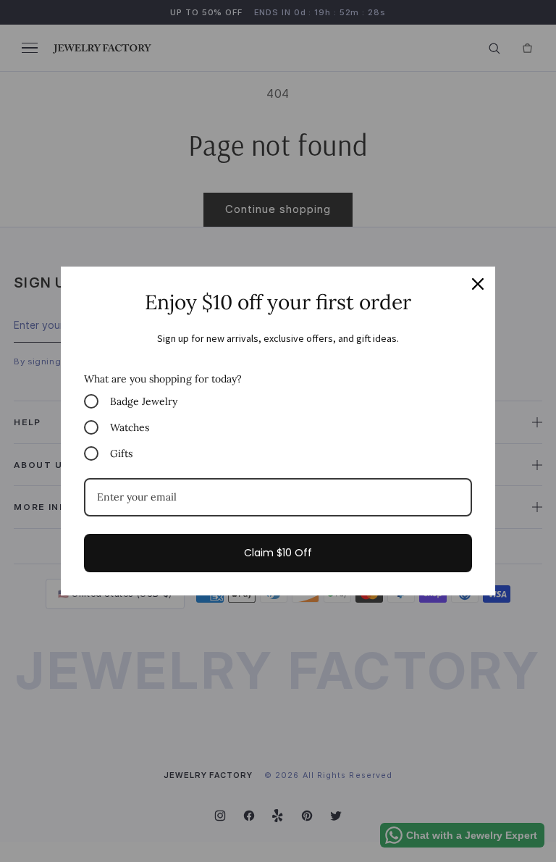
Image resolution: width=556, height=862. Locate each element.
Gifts (121, 453)
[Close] (477, 284)
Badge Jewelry (143, 401)
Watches (129, 427)
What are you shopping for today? (163, 378)
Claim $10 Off (278, 552)
